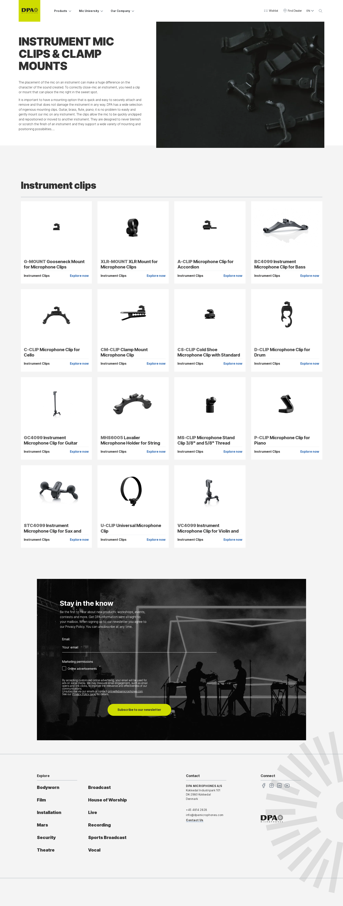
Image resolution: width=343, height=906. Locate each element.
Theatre (46, 850)
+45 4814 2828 (196, 809)
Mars (42, 825)
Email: (66, 639)
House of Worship (107, 799)
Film (41, 799)
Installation (49, 812)
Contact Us (194, 820)
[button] (270, 11)
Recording (99, 825)
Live (92, 812)
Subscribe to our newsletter (139, 710)
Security (46, 837)
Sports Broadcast (107, 837)
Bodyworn (48, 787)
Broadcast (99, 787)
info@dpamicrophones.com (205, 815)
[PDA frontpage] (29, 11)
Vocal (94, 850)
